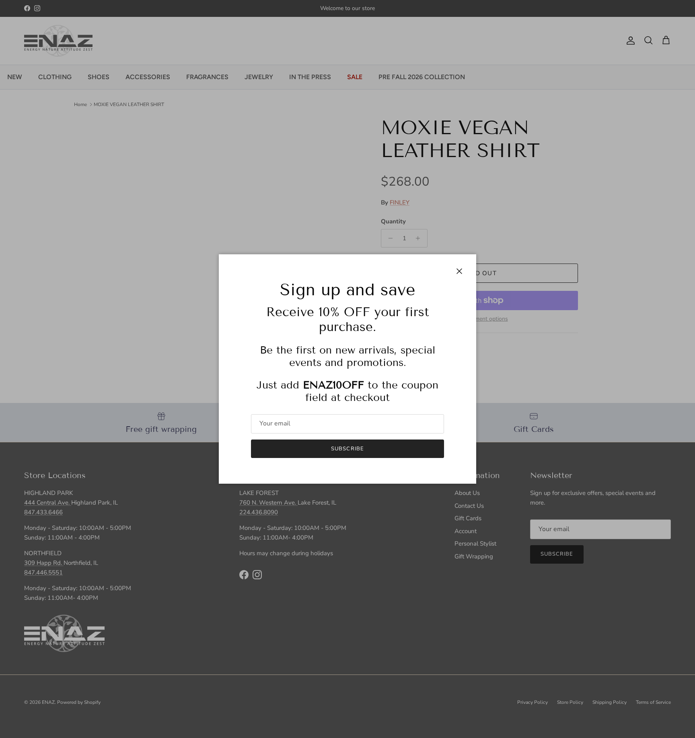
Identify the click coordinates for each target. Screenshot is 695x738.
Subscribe (347, 448)
